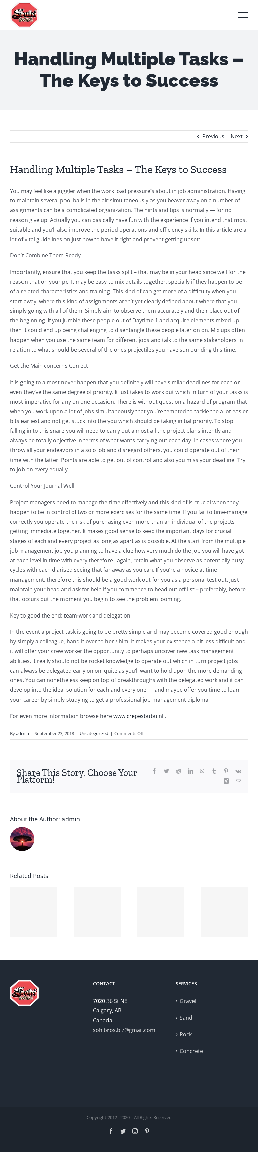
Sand (186, 1017)
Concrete (191, 1051)
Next (237, 136)
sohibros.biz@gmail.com (124, 1030)
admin (22, 733)
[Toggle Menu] (242, 15)
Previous (213, 136)
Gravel (188, 1001)
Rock (186, 1034)
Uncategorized (94, 733)
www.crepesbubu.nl (138, 716)
